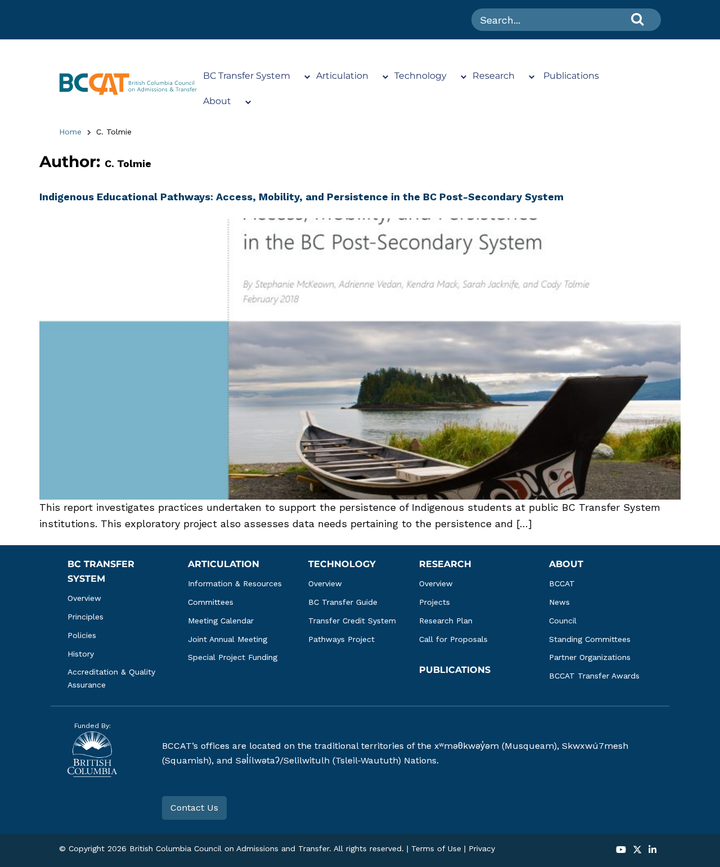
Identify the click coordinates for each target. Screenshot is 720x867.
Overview (84, 598)
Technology (420, 75)
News (559, 602)
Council (563, 620)
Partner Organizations (590, 657)
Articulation (342, 75)
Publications (571, 75)
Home (70, 131)
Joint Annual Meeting (227, 639)
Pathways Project (341, 639)
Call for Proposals (453, 639)
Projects (434, 602)
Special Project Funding (232, 657)
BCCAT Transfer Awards (594, 675)
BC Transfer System (246, 75)
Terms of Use (436, 848)
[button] (621, 850)
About (217, 101)
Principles (86, 616)
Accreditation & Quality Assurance (113, 678)
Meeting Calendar (221, 620)
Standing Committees (590, 639)
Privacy (482, 848)
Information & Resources (235, 583)
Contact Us (194, 807)
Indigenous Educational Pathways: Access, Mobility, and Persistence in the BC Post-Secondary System (301, 197)
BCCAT (562, 583)
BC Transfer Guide (342, 602)
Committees (210, 602)
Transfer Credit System (352, 620)
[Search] (637, 19)
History (81, 653)
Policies (82, 635)
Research (493, 75)
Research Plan (445, 620)
